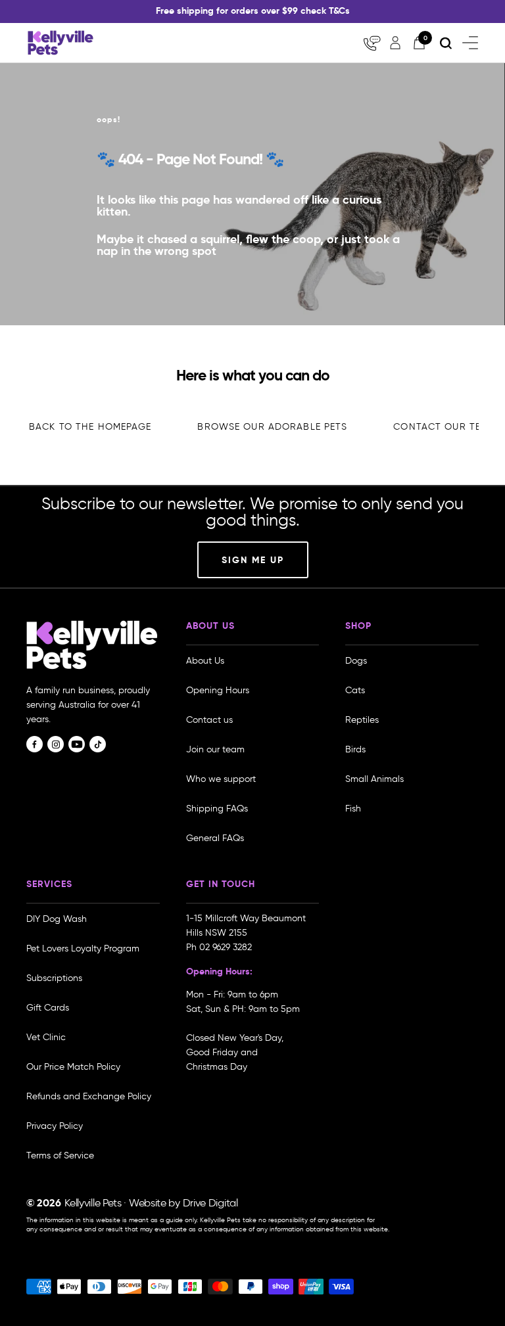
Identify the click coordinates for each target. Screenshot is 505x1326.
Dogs (356, 660)
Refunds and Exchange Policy (88, 1096)
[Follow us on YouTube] (76, 744)
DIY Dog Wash (56, 919)
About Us (205, 660)
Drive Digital (210, 1203)
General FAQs (215, 838)
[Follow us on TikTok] (97, 744)
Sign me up (253, 560)
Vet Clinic (46, 1037)
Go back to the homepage (81, 426)
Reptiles (362, 719)
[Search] (446, 43)
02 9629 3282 (225, 947)
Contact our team (444, 426)
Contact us (209, 719)
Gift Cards (47, 1007)
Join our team (215, 749)
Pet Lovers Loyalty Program (82, 948)
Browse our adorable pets (272, 426)
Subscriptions (54, 978)
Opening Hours (217, 690)
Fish (353, 808)
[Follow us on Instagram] (55, 744)
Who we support (221, 779)
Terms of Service (60, 1155)
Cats (355, 690)
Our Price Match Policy (73, 1066)
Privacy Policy (54, 1126)
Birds (355, 749)
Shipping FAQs (217, 808)
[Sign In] (395, 42)
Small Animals (374, 779)
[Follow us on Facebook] (34, 744)
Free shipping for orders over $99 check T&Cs (253, 10)
